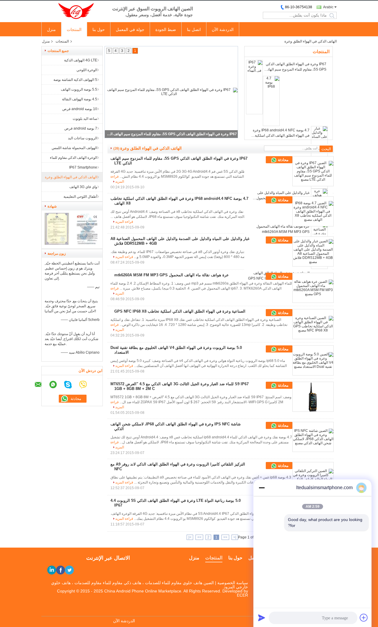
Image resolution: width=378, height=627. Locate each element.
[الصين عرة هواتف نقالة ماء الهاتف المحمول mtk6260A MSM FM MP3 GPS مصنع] (313, 288)
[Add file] (364, 617)
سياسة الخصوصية (232, 582)
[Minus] (261, 487)
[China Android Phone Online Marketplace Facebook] (60, 570)
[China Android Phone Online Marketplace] (73, 11)
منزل (51, 29)
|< (234, 537)
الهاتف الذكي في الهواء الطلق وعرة (71, 177)
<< (225, 537)
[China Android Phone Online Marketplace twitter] (69, 570)
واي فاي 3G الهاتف (83, 187)
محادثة (283, 160)
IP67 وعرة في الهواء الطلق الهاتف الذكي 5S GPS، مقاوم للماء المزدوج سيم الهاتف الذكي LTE (171, 134)
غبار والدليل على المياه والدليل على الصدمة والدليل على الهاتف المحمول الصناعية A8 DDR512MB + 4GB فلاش (280, 196)
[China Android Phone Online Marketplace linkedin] (51, 570)
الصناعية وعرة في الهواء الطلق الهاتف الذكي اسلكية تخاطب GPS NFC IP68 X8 (179, 311)
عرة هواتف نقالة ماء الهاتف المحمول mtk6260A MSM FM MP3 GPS (282, 229)
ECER (242, 595)
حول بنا (98, 29)
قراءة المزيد (124, 222)
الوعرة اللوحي (86, 70)
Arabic (328, 7)
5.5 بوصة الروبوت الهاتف (79, 89)
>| (189, 537)
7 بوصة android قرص (80, 128)
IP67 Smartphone (83, 167)
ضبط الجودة (165, 29)
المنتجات (74, 29)
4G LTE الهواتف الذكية (80, 60)
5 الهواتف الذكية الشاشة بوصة (75, 80)
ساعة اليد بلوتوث (85, 119)
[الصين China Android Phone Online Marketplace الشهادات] (57, 243)
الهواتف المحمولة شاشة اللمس (74, 148)
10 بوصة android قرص (79, 109)
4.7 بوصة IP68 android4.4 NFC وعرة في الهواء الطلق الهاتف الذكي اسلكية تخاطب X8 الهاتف (281, 133)
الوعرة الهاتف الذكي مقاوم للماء (73, 158)
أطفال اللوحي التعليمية (80, 197)
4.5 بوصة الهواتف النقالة (79, 99)
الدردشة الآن (223, 29)
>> (199, 537)
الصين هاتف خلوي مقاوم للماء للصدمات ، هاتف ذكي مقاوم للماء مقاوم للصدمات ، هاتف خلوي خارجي (149, 584)
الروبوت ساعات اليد (82, 138)
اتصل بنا (194, 29)
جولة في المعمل (130, 29)
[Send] (261, 617)
